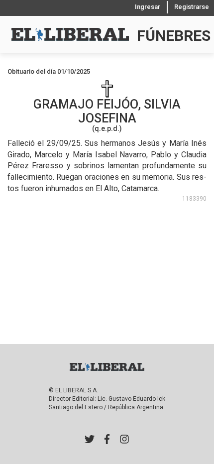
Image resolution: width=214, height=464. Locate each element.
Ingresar (147, 6)
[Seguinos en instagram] (124, 440)
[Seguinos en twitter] (90, 440)
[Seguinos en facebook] (107, 440)
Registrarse (191, 6)
